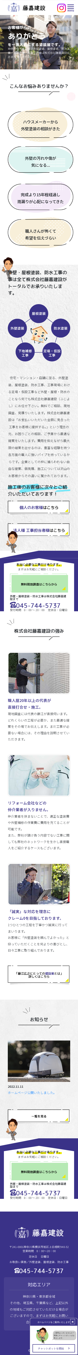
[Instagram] (61, 8)
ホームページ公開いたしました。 (32, 1092)
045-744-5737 (38, 605)
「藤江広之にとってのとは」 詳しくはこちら (39, 975)
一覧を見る (39, 1116)
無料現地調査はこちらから (39, 584)
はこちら (39, 507)
